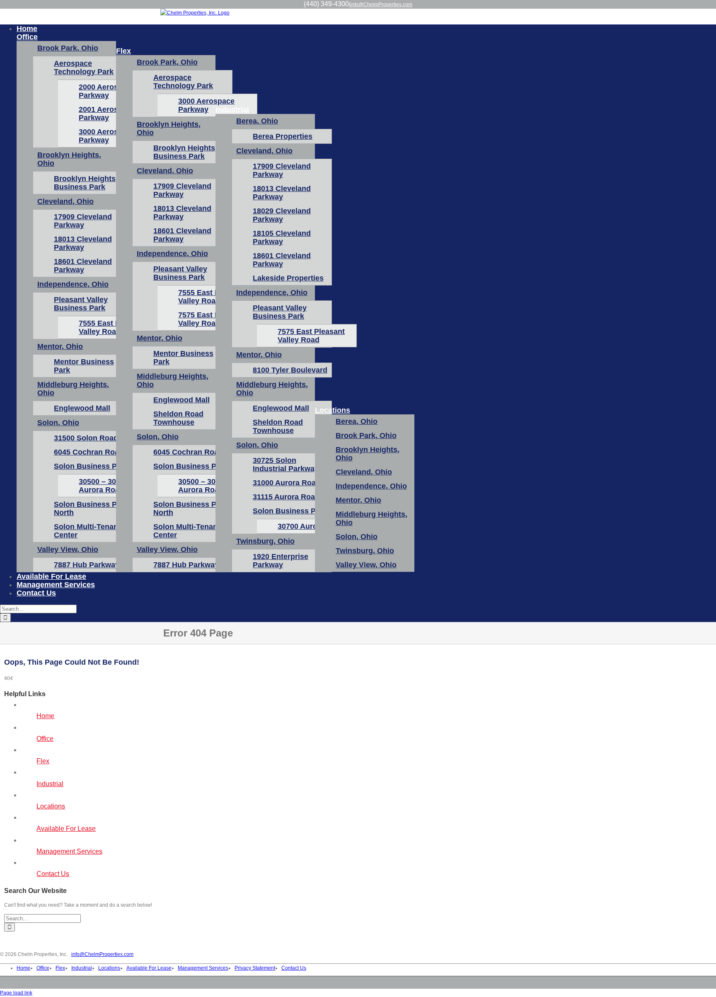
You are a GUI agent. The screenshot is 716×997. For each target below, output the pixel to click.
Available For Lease (66, 828)
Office (44, 738)
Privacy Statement (255, 968)
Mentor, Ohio (60, 346)
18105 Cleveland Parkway (282, 237)
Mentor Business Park (84, 366)
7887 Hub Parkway (86, 565)
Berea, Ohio (257, 121)
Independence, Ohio (73, 284)
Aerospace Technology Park (84, 67)
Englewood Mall (82, 408)
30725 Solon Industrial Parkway (286, 464)
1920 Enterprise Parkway (280, 560)
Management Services (69, 851)
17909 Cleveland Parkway (83, 221)
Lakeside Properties (288, 278)
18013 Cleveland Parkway (83, 243)
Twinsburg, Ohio (265, 541)
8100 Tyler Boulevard (290, 370)
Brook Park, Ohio (67, 48)
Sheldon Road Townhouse (178, 418)
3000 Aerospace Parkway (206, 105)
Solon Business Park (91, 466)
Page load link (16, 993)
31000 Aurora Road (286, 483)
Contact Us (52, 873)
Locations (50, 806)
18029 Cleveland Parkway (282, 215)
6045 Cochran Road (88, 452)
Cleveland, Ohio (65, 201)
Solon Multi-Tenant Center (87, 531)
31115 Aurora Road (286, 497)
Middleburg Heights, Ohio (73, 388)
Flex (42, 761)
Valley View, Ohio (67, 549)
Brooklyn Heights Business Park (85, 182)
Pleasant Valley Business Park (81, 303)
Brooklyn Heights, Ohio (69, 159)
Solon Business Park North (91, 508)
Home (45, 715)
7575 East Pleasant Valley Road (311, 335)
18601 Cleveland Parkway (83, 265)
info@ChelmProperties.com (381, 4)
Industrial (49, 783)
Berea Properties (282, 136)
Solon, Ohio (58, 423)
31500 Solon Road (86, 438)
